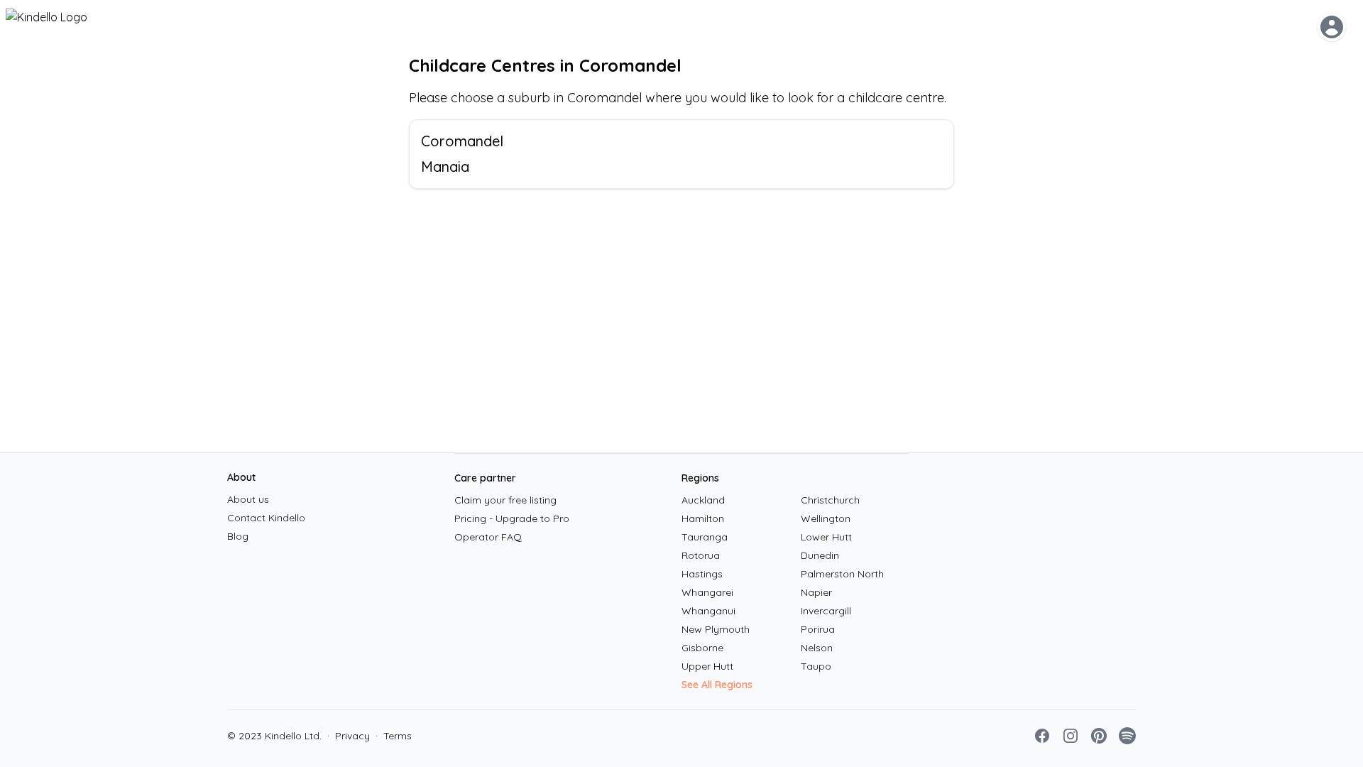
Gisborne (702, 647)
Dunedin (820, 555)
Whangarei (707, 592)
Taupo (816, 666)
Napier (816, 592)
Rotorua (701, 555)
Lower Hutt (826, 537)
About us (248, 499)
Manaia (445, 166)
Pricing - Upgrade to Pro (511, 518)
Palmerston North (842, 573)
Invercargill (826, 610)
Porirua (818, 629)
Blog (237, 536)
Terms (394, 735)
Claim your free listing (505, 500)
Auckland (703, 500)
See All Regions (717, 684)
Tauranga (705, 537)
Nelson (817, 647)
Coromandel (462, 141)
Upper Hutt (707, 666)
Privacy (348, 735)
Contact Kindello (266, 517)
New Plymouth (716, 629)
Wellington (825, 518)
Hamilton (703, 518)
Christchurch (830, 500)
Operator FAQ (488, 537)
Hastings (702, 573)
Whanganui (708, 610)
